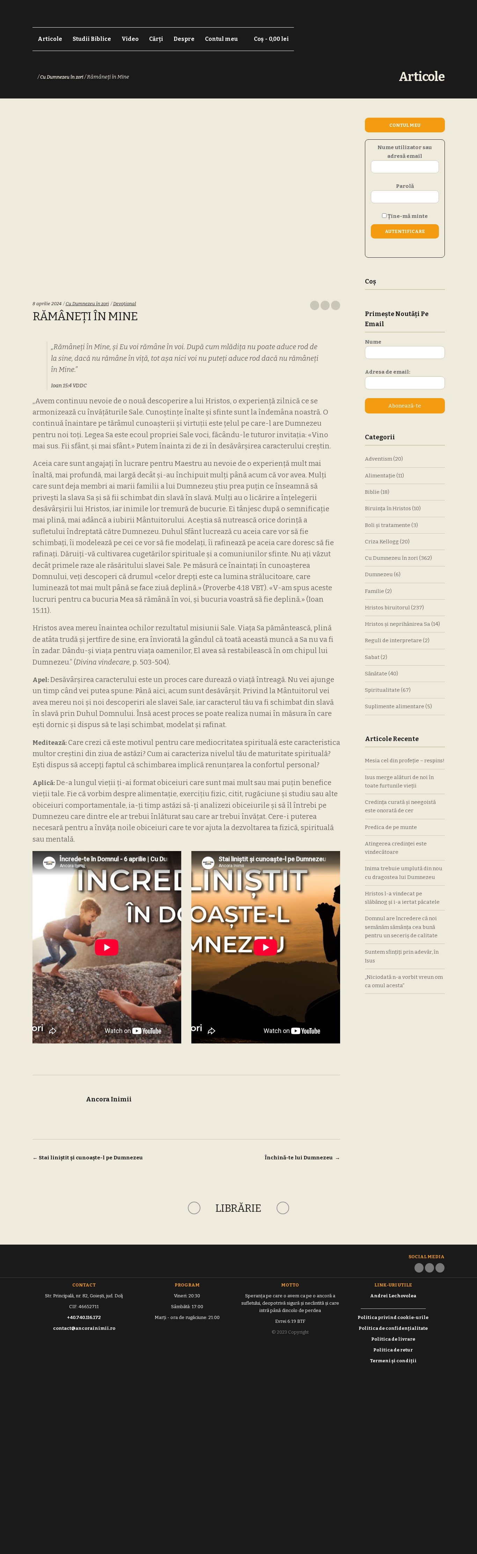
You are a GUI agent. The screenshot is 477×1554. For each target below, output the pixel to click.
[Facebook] (419, 1268)
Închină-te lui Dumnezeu (302, 1157)
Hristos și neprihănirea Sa (397, 624)
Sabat (372, 657)
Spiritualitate (382, 690)
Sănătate (376, 673)
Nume (373, 342)
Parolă (405, 186)
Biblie (372, 492)
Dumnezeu (379, 574)
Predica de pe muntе (391, 827)
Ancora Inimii (109, 1099)
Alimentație (380, 475)
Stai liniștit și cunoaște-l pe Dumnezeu (87, 1157)
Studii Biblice (92, 39)
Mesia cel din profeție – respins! (405, 760)
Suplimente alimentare (394, 706)
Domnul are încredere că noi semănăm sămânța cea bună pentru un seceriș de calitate (401, 927)
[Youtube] (440, 1268)
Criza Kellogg (382, 541)
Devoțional (124, 303)
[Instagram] (429, 1268)
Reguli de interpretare (393, 640)
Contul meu (221, 39)
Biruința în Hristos (388, 508)
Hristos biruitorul (387, 607)
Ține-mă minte (407, 216)
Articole (50, 39)
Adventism (378, 459)
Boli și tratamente (387, 525)
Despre (184, 39)
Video (130, 39)
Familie (374, 591)
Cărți (156, 39)
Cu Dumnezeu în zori (61, 77)
